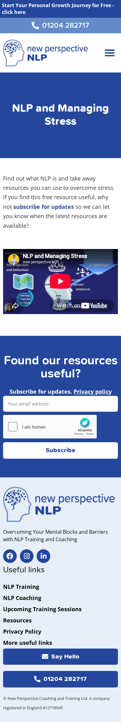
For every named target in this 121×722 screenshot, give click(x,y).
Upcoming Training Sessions (42, 609)
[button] (110, 53)
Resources (17, 620)
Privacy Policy (22, 631)
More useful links (27, 642)
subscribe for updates (43, 206)
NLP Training (21, 586)
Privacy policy (93, 391)
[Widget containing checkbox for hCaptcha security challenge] (50, 426)
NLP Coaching (22, 598)
